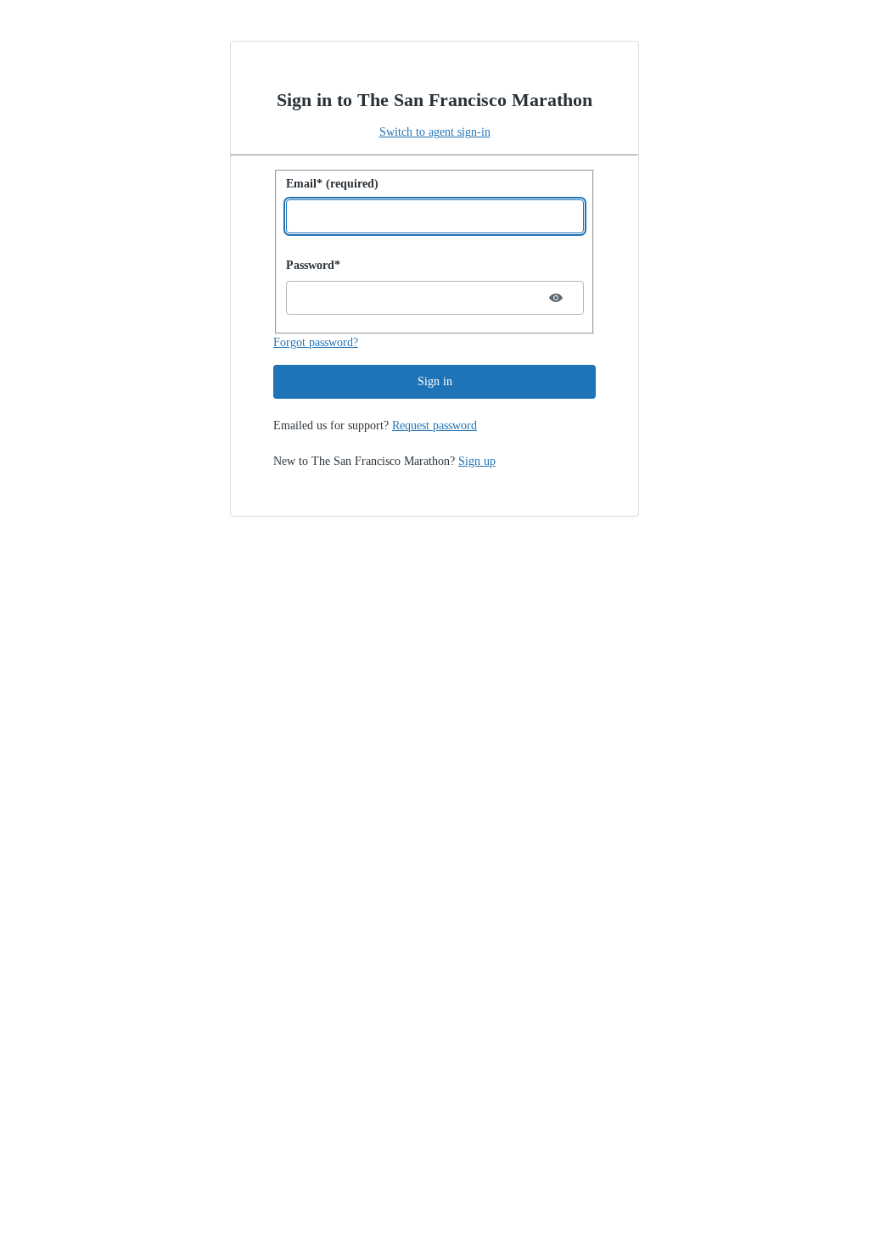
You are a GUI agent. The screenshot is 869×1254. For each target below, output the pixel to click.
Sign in (435, 381)
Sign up (477, 461)
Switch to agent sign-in (435, 132)
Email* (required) (332, 183)
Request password (434, 425)
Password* (313, 265)
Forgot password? (315, 342)
